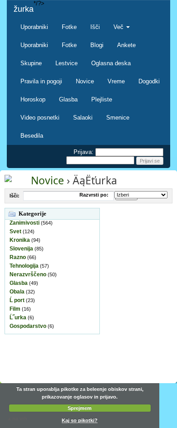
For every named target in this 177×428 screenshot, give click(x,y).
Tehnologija (24, 266)
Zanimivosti (24, 223)
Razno (18, 257)
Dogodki (149, 81)
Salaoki (83, 117)
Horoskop (32, 99)
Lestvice (66, 63)
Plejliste (101, 99)
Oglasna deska (111, 63)
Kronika (20, 240)
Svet (15, 231)
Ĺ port (17, 300)
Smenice (117, 117)
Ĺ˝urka (18, 317)
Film (15, 309)
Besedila (31, 135)
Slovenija (21, 248)
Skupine (31, 63)
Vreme (116, 81)
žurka (24, 9)
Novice (85, 81)
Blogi (96, 45)
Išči (95, 27)
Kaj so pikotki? (80, 420)
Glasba (68, 99)
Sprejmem (80, 408)
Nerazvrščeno (28, 274)
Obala (17, 292)
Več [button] (119, 27)
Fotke (69, 27)
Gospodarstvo (28, 326)
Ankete (126, 45)
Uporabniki (34, 27)
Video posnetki (39, 117)
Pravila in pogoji (41, 81)
